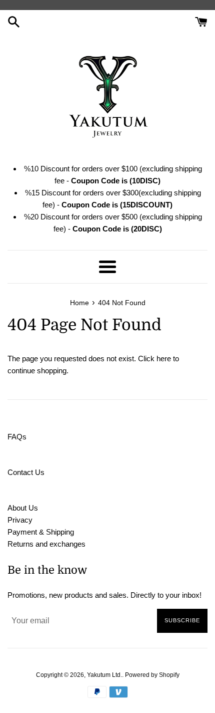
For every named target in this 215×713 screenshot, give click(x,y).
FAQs (17, 436)
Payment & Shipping (41, 532)
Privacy (20, 520)
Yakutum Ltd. (104, 674)
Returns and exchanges (47, 544)
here (163, 358)
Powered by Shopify (152, 674)
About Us (23, 508)
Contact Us (26, 472)
